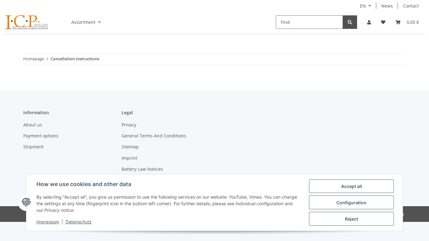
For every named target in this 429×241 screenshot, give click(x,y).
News (387, 6)
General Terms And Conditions (154, 136)
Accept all (351, 186)
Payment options (40, 136)
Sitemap (130, 147)
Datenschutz (79, 221)
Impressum (47, 221)
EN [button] (363, 6)
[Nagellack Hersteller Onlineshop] (27, 22)
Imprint (129, 158)
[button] (369, 22)
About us (32, 125)
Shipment (33, 147)
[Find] (350, 22)
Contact (411, 6)
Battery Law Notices (142, 169)
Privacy (129, 125)
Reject (351, 219)
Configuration (351, 202)
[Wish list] (383, 22)
